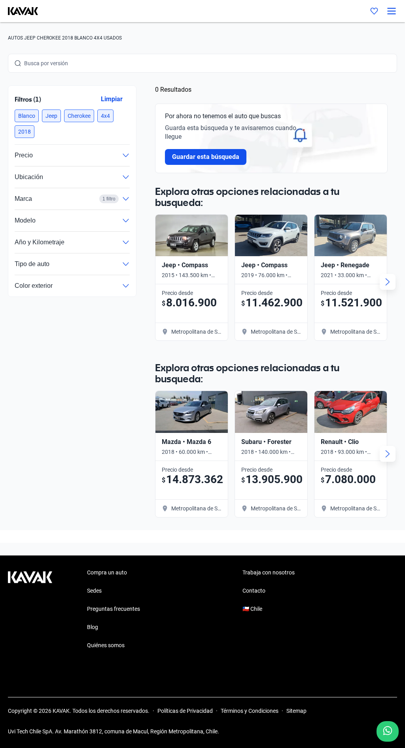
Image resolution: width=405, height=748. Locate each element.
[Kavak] (19, 11)
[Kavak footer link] (30, 610)
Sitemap (296, 711)
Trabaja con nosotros (268, 572)
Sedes (94, 590)
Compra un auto (107, 572)
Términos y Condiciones (249, 711)
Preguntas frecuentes (113, 609)
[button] (27, 116)
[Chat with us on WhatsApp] (387, 731)
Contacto (253, 590)
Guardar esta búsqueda (205, 157)
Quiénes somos (106, 645)
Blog (92, 627)
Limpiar (112, 99)
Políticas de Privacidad (185, 711)
